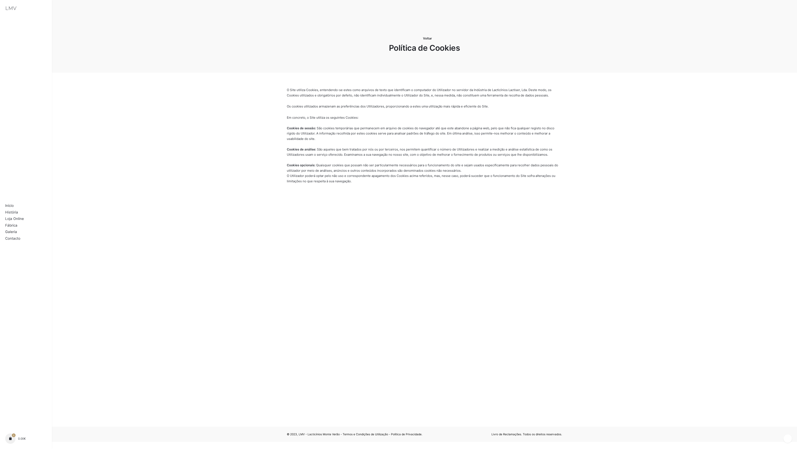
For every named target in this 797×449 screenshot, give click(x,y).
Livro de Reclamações (506, 434)
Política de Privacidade (406, 434)
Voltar (427, 38)
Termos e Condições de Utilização (365, 434)
